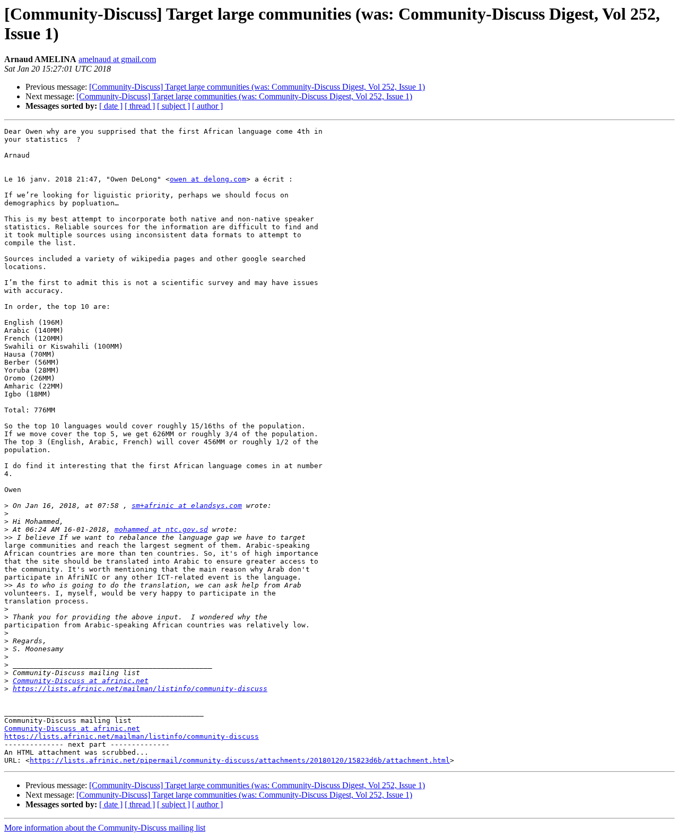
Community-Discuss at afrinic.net (81, 681)
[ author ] (207, 105)
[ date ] (111, 105)
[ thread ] (140, 105)
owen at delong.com (208, 179)
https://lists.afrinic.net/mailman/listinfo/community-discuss (140, 689)
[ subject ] (173, 105)
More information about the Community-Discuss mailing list (104, 827)
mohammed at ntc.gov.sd (161, 529)
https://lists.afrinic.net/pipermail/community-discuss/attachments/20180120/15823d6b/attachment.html (240, 760)
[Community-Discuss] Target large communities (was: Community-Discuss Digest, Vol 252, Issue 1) (257, 86)
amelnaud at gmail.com (117, 59)
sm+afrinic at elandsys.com (187, 506)
